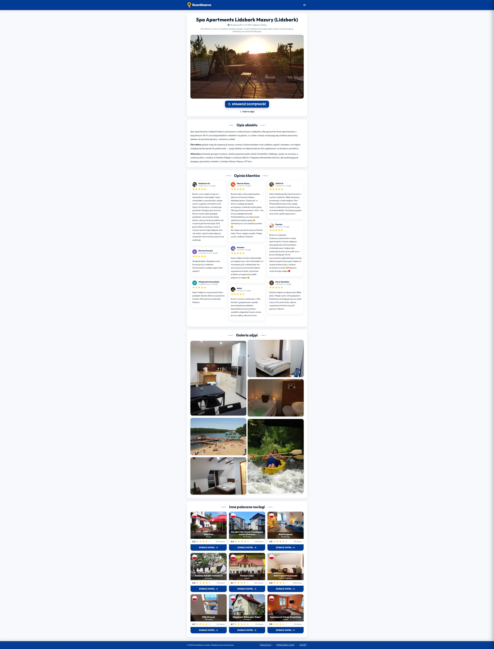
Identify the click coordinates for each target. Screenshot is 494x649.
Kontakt (303, 645)
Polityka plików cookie (285, 645)
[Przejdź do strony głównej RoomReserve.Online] (199, 5)
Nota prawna (265, 645)
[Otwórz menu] (304, 5)
